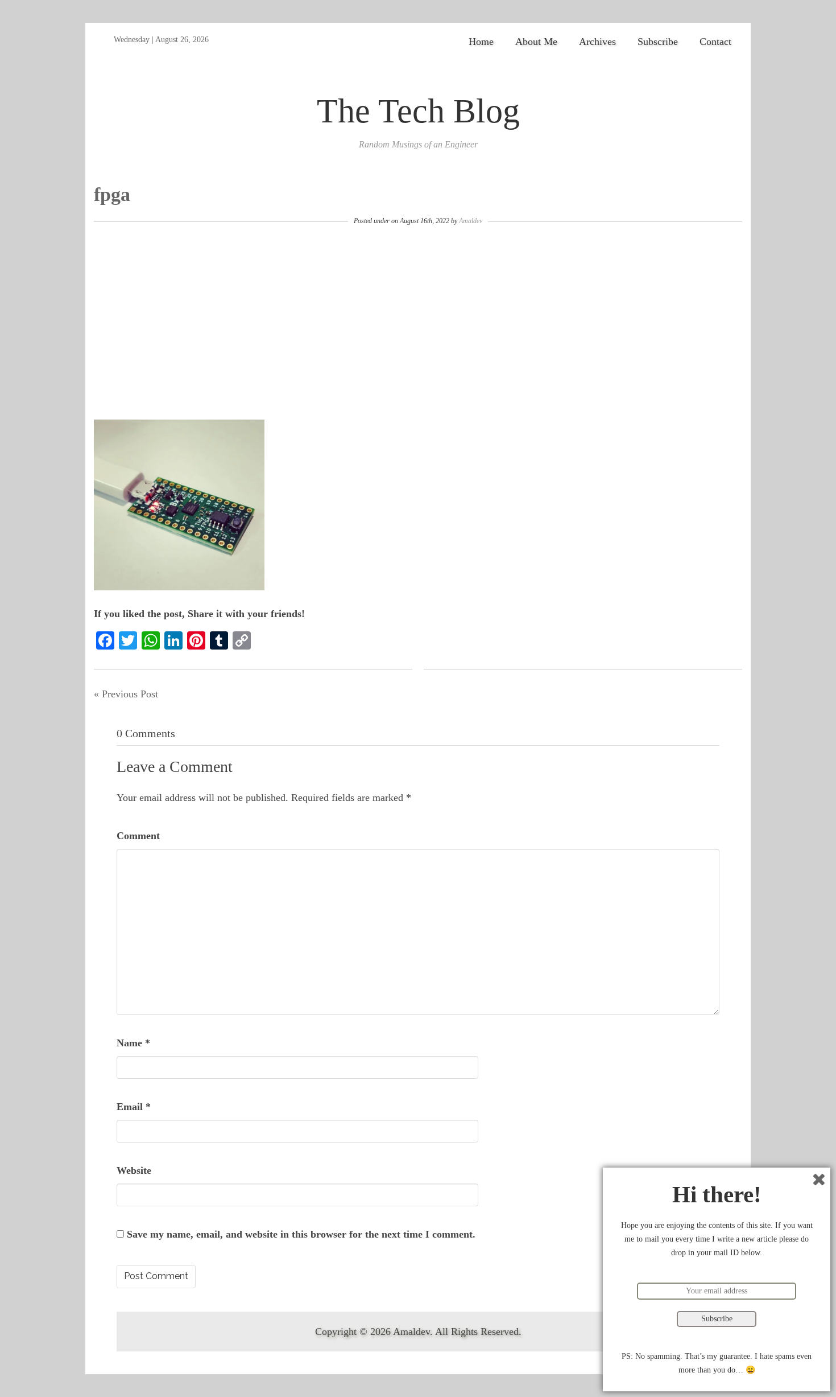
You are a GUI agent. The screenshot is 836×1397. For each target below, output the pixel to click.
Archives (597, 41)
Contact (715, 41)
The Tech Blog (418, 111)
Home (481, 41)
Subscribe (658, 41)
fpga (112, 194)
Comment (138, 835)
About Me (536, 41)
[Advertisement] (418, 322)
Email (134, 1106)
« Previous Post (126, 694)
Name (133, 1043)
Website (134, 1170)
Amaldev (470, 221)
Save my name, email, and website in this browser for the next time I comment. (301, 1234)
